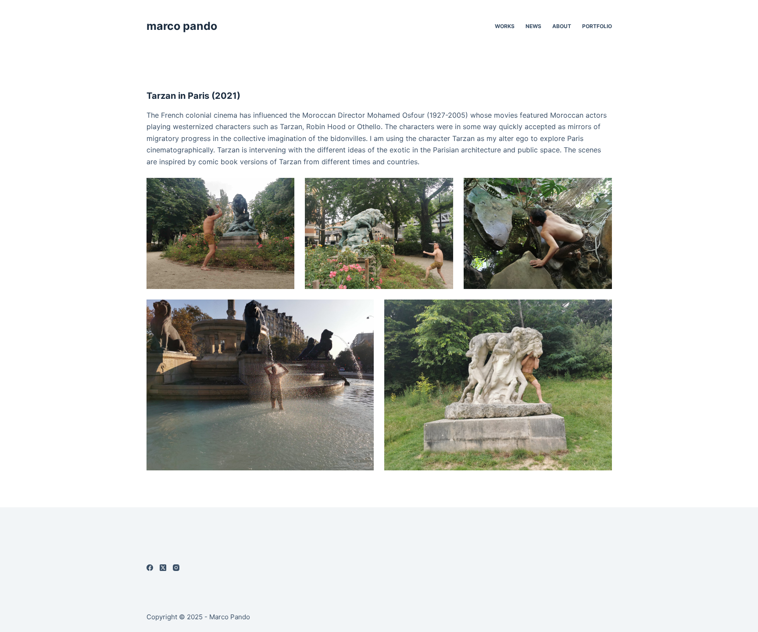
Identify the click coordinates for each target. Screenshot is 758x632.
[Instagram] (176, 567)
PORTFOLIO (597, 26)
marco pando (182, 26)
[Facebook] (150, 567)
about (561, 26)
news (533, 26)
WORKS (505, 26)
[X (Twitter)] (163, 567)
